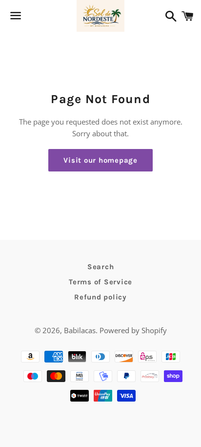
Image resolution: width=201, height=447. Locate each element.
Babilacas (80, 330)
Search (100, 266)
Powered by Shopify (133, 330)
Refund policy (100, 297)
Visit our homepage (100, 160)
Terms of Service (100, 281)
